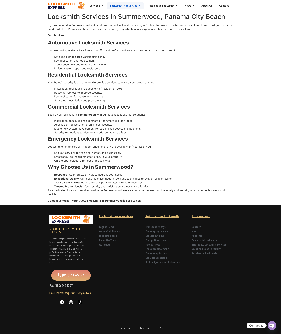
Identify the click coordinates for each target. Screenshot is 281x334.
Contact (224, 5)
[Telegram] (62, 302)
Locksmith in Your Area (123, 5)
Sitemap (163, 328)
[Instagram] (71, 302)
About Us (206, 5)
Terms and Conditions (122, 328)
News (188, 5)
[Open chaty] (272, 325)
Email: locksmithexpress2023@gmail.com (70, 293)
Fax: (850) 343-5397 (61, 286)
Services (94, 5)
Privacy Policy (145, 328)
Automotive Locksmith (161, 5)
